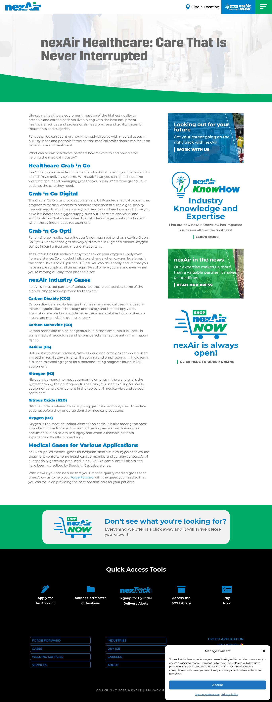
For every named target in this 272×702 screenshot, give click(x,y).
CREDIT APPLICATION (226, 639)
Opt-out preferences (207, 694)
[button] (264, 651)
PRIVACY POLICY (161, 690)
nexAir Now (238, 7)
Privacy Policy (229, 694)
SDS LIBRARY (228, 645)
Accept (217, 685)
